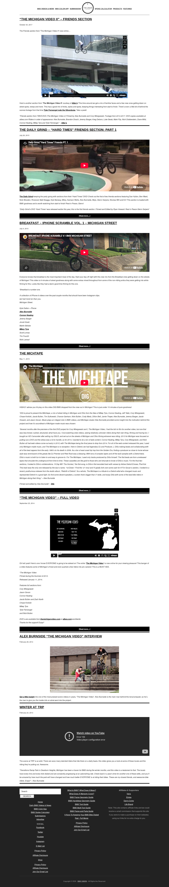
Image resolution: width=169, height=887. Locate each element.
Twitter (40, 832)
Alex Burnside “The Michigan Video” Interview (61, 636)
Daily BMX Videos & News (40, 805)
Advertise (40, 819)
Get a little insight (27, 696)
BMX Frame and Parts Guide (81, 811)
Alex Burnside (26, 311)
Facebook (40, 827)
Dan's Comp (129, 800)
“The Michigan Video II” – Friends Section (56, 19)
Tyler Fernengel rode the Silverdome (59, 110)
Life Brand (129, 804)
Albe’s (74, 103)
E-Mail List (40, 846)
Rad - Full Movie (81, 818)
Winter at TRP (32, 707)
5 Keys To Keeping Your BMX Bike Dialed (81, 814)
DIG (52, 484)
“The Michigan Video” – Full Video (49, 497)
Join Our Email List (40, 871)
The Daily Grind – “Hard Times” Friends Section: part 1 (68, 129)
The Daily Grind (26, 196)
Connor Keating (26, 315)
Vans (129, 793)
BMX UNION (82, 881)
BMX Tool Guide (81, 804)
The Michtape (31, 353)
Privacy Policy (40, 850)
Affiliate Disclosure (40, 855)
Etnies (128, 797)
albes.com (67, 619)
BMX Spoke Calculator (40, 812)
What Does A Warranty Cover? (81, 793)
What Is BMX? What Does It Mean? (81, 790)
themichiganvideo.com (50, 619)
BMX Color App (40, 809)
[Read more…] (84, 216)
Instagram (40, 841)
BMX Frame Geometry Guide (81, 797)
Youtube (40, 836)
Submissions (40, 815)
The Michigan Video (94, 563)
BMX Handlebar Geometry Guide (81, 800)
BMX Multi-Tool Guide (82, 807)
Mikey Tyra (24, 329)
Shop (40, 860)
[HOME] (88, 8)
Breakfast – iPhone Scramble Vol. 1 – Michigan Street (68, 223)
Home (40, 802)
